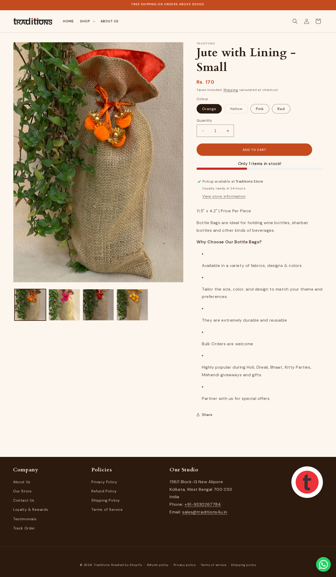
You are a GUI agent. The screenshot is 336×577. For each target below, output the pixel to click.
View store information (223, 196)
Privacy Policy (104, 482)
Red (281, 108)
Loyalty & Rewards (30, 509)
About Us (21, 482)
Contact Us (23, 500)
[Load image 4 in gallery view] (132, 305)
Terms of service (213, 565)
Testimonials (24, 519)
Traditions (102, 565)
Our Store (22, 491)
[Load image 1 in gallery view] (30, 305)
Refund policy (158, 565)
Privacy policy (185, 565)
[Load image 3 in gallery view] (98, 305)
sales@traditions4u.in (204, 512)
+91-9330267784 (203, 504)
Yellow (239, 110)
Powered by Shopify (126, 565)
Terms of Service (107, 509)
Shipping (230, 90)
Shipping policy (243, 565)
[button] (87, 21)
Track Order (24, 528)
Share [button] (207, 414)
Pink (260, 108)
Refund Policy (104, 491)
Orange (209, 108)
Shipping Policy (105, 500)
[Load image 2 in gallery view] (64, 305)
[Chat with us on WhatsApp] (323, 564)
